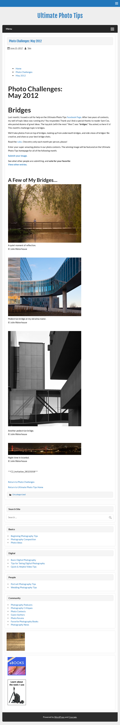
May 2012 (21, 75)
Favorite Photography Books (24, 621)
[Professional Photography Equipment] (17, 704)
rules (19, 141)
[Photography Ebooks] (17, 674)
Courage (73, 717)
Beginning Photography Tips (24, 536)
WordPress (59, 717)
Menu (9, 28)
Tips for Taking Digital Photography (28, 563)
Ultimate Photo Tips (60, 15)
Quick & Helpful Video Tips (24, 566)
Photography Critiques (22, 608)
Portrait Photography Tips (23, 584)
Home (18, 68)
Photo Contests (18, 611)
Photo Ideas (16, 542)
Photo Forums (17, 618)
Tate (29, 48)
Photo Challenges (24, 72)
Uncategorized (19, 494)
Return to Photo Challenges (21, 482)
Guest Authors (18, 614)
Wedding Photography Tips (24, 587)
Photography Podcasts (21, 604)
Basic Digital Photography (23, 560)
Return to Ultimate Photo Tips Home (25, 487)
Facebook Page (74, 117)
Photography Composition (23, 539)
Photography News (20, 624)
